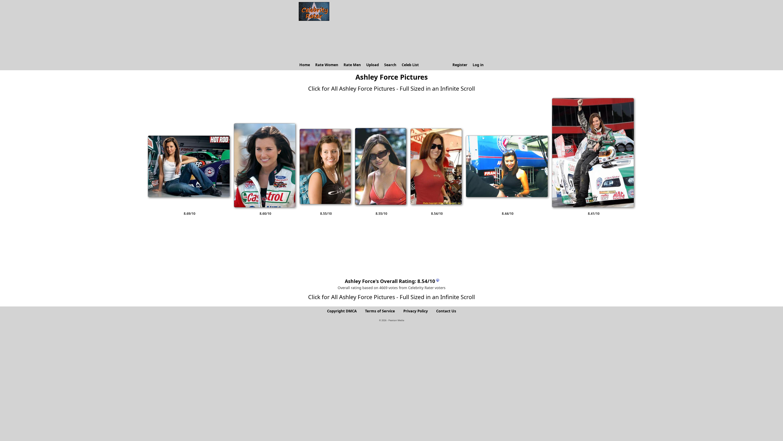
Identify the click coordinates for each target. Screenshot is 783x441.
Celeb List (410, 64)
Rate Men (352, 64)
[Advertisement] (408, 30)
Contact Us (446, 310)
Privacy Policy (415, 310)
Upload (372, 64)
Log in (478, 64)
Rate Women (326, 64)
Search (390, 64)
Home (304, 64)
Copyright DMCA (342, 310)
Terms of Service (380, 310)
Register (459, 64)
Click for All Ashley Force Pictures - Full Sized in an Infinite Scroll (391, 88)
